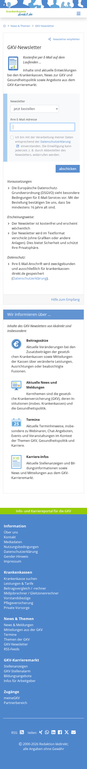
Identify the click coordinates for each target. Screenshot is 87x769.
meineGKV (12, 698)
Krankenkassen (18, 572)
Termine (10, 634)
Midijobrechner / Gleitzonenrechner (31, 593)
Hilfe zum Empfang (65, 299)
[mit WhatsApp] (47, 732)
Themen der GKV (17, 639)
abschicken (67, 169)
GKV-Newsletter (16, 644)
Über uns (11, 532)
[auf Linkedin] (53, 732)
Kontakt (10, 537)
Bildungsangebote (18, 676)
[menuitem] (4, 26)
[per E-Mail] (73, 732)
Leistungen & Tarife (18, 583)
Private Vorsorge (17, 608)
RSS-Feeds (11, 649)
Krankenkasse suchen (20, 578)
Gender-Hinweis (16, 556)
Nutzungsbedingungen (21, 547)
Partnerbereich (15, 703)
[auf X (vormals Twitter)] (66, 732)
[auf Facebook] (60, 732)
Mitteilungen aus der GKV (23, 630)
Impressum (12, 561)
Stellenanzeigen (16, 666)
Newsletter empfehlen (66, 39)
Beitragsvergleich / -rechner (25, 588)
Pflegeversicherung (18, 603)
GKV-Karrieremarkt (21, 660)
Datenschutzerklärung (30, 278)
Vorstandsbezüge (17, 598)
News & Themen (19, 618)
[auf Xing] (40, 732)
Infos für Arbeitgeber (20, 681)
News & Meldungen (18, 625)
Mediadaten (13, 542)
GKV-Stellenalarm (17, 671)
